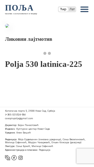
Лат (72, 9)
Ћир (63, 9)
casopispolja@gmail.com (19, 118)
